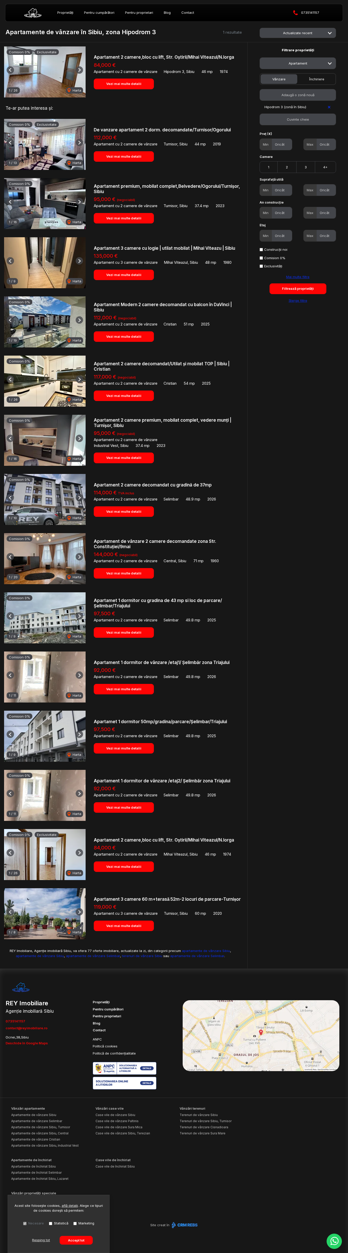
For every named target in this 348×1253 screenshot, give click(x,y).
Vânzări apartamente (28, 1108)
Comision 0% (274, 258)
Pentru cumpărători (99, 12)
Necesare (36, 1223)
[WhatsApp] (334, 1241)
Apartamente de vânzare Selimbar (36, 1121)
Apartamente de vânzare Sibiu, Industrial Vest (45, 1145)
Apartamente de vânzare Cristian (35, 1139)
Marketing (86, 1223)
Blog (167, 12)
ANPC (97, 1039)
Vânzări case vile (110, 1108)
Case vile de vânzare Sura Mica (119, 1127)
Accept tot (76, 1240)
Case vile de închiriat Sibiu (115, 1166)
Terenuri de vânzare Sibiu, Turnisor (206, 1121)
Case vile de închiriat (113, 1160)
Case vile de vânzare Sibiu (115, 1115)
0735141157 (310, 12)
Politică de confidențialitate (114, 1053)
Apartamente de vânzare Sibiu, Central (40, 1133)
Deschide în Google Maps (27, 1043)
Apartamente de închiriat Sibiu (33, 1166)
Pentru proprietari (139, 12)
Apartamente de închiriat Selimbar (36, 1172)
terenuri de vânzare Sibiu (142, 956)
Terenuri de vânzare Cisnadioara (204, 1127)
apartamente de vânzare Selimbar (93, 956)
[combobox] (298, 63)
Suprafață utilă (271, 179)
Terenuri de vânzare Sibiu (199, 1115)
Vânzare (279, 79)
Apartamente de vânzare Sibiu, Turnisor (40, 1127)
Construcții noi (275, 249)
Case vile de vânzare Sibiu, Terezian (123, 1133)
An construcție (272, 202)
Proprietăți (65, 12)
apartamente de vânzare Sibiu (206, 951)
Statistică (61, 1223)
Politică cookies (105, 1046)
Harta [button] (76, 90)
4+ (325, 167)
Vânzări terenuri (192, 1108)
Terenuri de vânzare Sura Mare (202, 1133)
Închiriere (316, 79)
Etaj (263, 225)
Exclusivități (273, 266)
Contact (187, 12)
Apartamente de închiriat (31, 1160)
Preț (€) (266, 134)
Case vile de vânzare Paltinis (117, 1121)
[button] (10, 70)
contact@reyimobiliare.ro (26, 1028)
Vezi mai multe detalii (123, 84)
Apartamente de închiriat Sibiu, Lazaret (40, 1179)
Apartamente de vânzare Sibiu (33, 1115)
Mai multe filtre (298, 277)
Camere (266, 157)
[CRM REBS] (184, 1225)
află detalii (70, 1206)
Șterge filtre (298, 300)
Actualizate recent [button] (297, 33)
